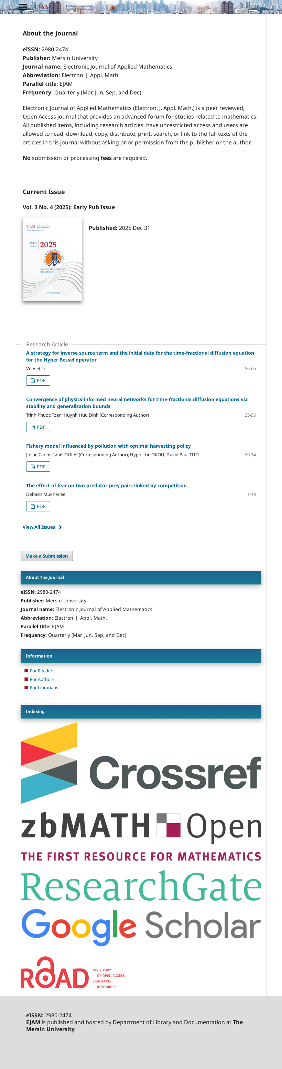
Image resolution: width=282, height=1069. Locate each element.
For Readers (42, 671)
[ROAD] (72, 986)
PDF (40, 380)
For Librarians (44, 687)
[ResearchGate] (141, 899)
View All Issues (39, 527)
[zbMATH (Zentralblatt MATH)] (141, 860)
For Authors (42, 679)
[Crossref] (141, 802)
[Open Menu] (23, 7)
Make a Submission (46, 556)
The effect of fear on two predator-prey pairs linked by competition (106, 485)
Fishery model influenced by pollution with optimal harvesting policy (108, 445)
